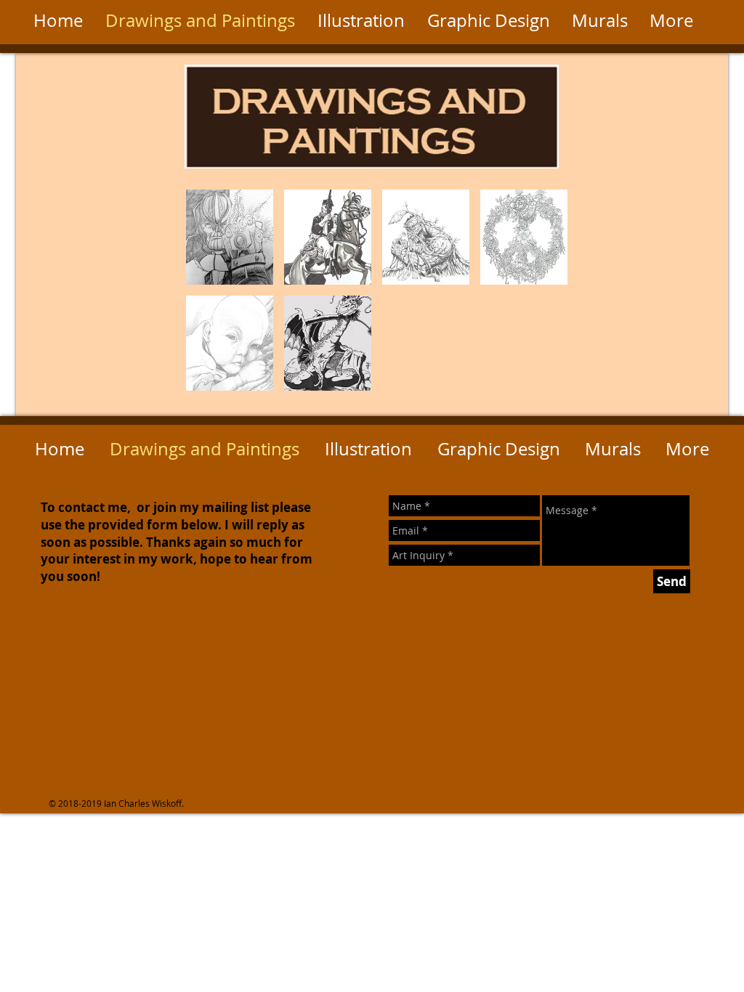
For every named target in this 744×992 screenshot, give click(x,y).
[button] (229, 237)
